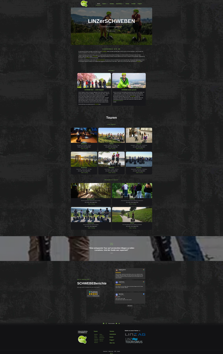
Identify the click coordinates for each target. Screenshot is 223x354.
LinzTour (139, 143)
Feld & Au (132, 199)
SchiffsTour (91, 223)
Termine (112, 3)
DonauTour (84, 167)
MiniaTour (84, 143)
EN (112, 353)
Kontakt (133, 3)
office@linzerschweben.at (118, 100)
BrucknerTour (91, 199)
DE (110, 353)
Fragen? (140, 3)
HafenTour (111, 167)
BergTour (139, 167)
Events (127, 3)
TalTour (132, 223)
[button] (93, 293)
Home (98, 3)
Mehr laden (130, 305)
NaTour (111, 143)
